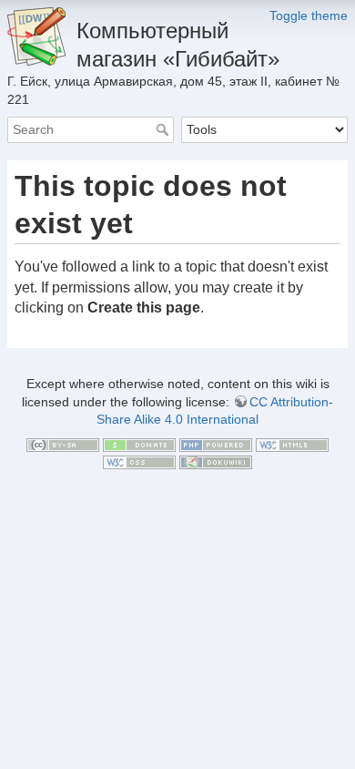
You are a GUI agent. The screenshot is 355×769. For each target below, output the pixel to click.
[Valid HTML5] (292, 443)
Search (164, 129)
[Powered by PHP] (215, 443)
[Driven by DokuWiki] (215, 462)
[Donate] (139, 443)
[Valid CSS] (139, 462)
